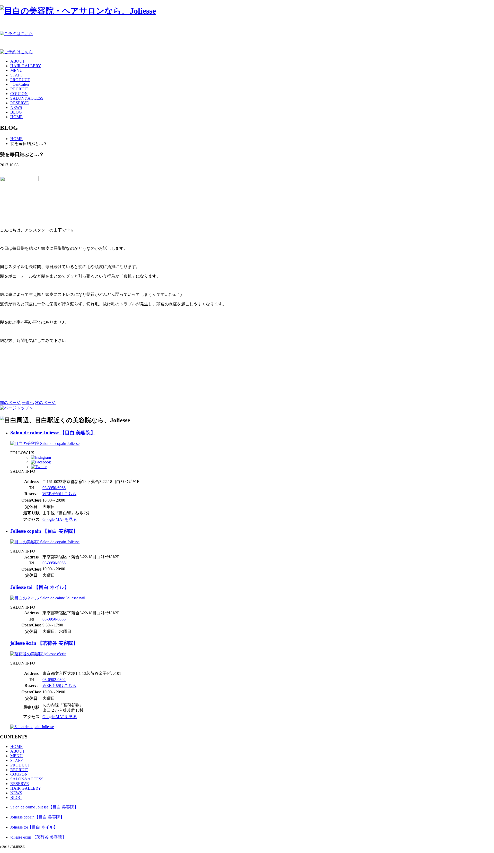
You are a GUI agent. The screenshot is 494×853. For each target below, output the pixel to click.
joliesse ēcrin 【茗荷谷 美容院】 (44, 643)
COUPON (19, 93)
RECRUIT (19, 89)
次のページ (45, 402)
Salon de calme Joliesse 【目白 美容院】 (52, 432)
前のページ (10, 402)
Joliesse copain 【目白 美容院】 (44, 531)
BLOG (16, 112)
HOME (16, 117)
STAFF (16, 75)
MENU (16, 70)
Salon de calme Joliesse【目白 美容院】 (44, 807)
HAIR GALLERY (25, 66)
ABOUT (17, 61)
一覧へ (28, 402)
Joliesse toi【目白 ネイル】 (34, 827)
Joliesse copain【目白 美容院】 (37, 817)
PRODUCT (20, 79)
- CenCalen (19, 84)
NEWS (16, 107)
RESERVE (19, 103)
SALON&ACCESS (26, 98)
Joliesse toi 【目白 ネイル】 (39, 587)
